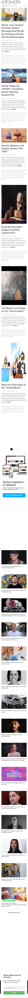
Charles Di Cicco (5, 117)
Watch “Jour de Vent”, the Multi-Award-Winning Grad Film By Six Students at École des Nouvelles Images (12, 31)
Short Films (10, 57)
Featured (3, 57)
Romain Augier (20, 120)
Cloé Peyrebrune (5, 173)
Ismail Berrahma (5, 335)
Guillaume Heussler (11, 256)
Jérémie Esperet (14, 175)
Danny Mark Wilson (6, 255)
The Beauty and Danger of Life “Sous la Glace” (13, 310)
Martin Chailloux (18, 62)
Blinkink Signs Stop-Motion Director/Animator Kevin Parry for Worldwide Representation (13, 904)
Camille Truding (20, 59)
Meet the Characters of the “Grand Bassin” (13, 386)
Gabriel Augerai (10, 119)
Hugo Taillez (10, 62)
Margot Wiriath (21, 256)
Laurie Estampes (15, 335)
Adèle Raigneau (5, 410)
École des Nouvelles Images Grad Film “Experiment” (11, 229)
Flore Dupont (15, 333)
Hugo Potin (22, 333)
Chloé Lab (4, 61)
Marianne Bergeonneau (13, 177)
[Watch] (7, 51)
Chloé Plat (13, 410)
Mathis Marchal (12, 120)
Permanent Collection (8, 5)
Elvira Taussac (5, 175)
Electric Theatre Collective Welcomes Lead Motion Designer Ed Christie (13, 639)
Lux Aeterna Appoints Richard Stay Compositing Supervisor (11, 566)
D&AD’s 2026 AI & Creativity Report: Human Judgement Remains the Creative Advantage (13, 615)
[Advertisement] (14, 433)
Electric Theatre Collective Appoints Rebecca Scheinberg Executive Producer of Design (13, 759)
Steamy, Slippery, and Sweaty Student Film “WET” (12, 148)
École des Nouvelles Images (15, 61)
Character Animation (18, 56)
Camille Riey (12, 59)
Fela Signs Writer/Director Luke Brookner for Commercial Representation (13, 807)
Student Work (17, 57)
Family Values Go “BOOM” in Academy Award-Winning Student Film (12, 90)
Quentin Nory (9, 337)
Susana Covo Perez (6, 258)
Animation (9, 56)
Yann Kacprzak (17, 258)
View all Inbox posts (14, 912)
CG (14, 113)
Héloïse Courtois (16, 411)
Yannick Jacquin (5, 122)
